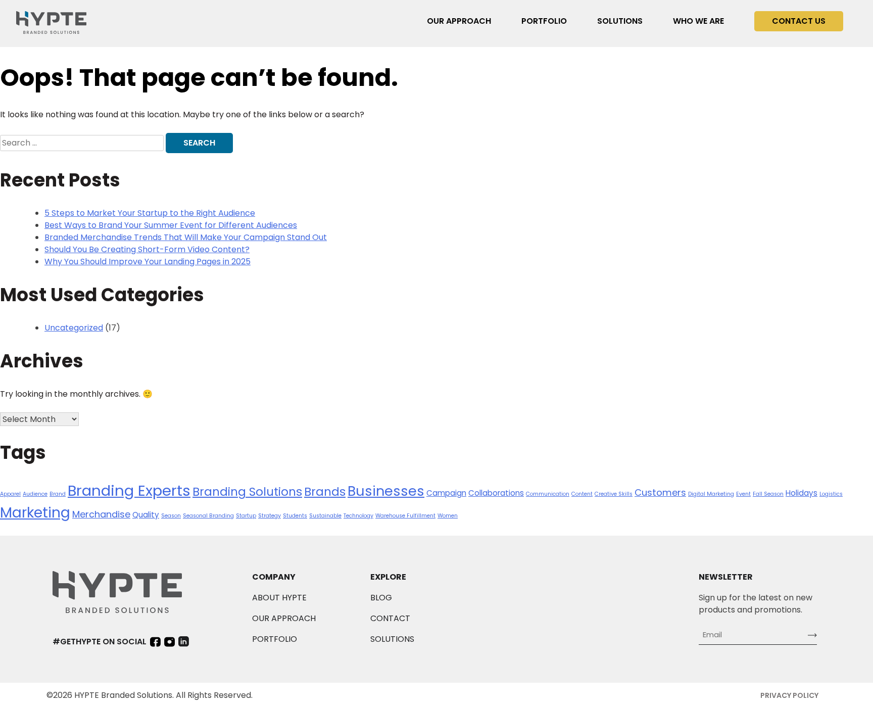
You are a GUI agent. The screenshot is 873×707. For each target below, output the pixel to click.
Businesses (386, 491)
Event (743, 494)
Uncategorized (73, 328)
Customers (660, 492)
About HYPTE (279, 597)
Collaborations (496, 493)
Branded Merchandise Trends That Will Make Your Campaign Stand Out (185, 237)
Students (295, 516)
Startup (246, 516)
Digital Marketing (711, 494)
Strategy (269, 516)
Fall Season (768, 494)
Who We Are (698, 21)
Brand (58, 494)
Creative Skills (614, 494)
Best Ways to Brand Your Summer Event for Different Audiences (170, 225)
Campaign (446, 493)
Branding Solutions (247, 492)
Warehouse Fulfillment (405, 516)
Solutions (620, 21)
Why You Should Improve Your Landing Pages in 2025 (147, 261)
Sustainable (325, 516)
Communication (547, 494)
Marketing (35, 512)
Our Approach (459, 21)
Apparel (10, 494)
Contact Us (799, 21)
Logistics (831, 494)
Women (448, 516)
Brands (325, 492)
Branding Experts (129, 490)
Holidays (801, 493)
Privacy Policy (789, 695)
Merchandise (101, 514)
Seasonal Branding (208, 516)
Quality (145, 514)
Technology (358, 516)
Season (171, 516)
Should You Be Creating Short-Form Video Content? (147, 249)
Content (582, 494)
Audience (35, 494)
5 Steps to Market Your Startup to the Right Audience (149, 213)
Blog (381, 597)
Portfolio (544, 21)
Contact (390, 618)
